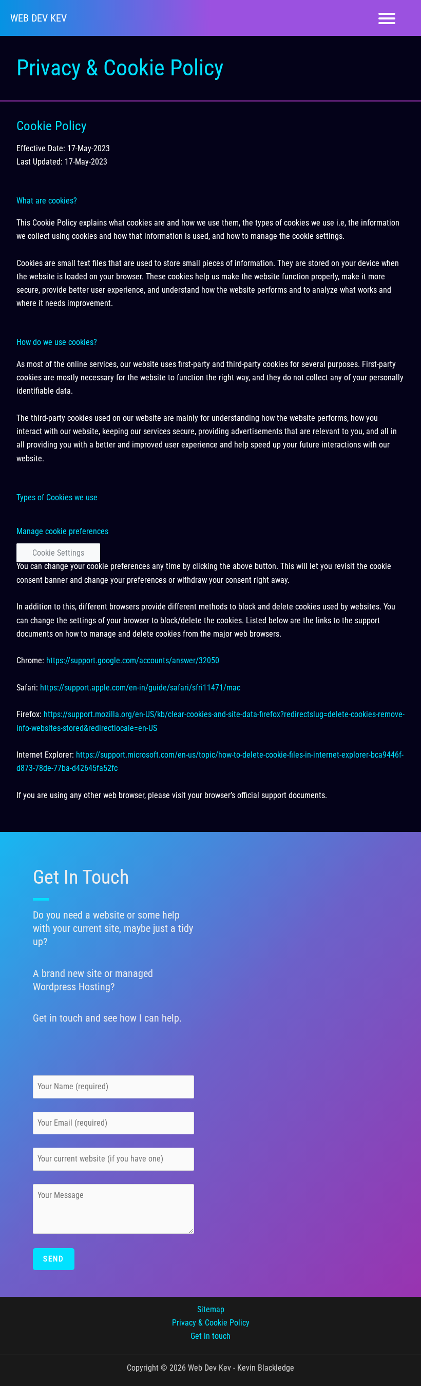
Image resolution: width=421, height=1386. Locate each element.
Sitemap (210, 1309)
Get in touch (210, 1336)
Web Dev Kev (38, 18)
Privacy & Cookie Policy (211, 1323)
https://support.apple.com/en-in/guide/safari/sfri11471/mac (140, 687)
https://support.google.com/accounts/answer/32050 (132, 660)
